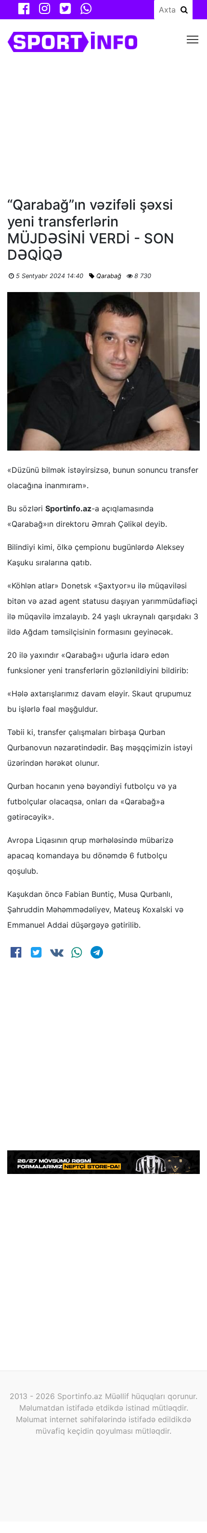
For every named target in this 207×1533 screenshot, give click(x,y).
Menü (193, 39)
